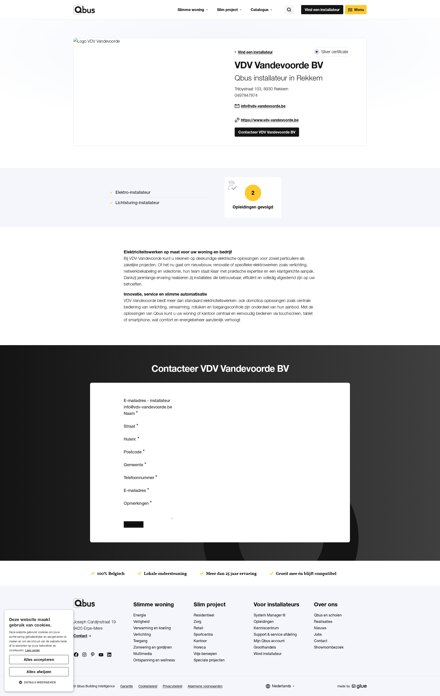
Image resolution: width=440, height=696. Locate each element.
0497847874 (246, 95)
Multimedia (142, 653)
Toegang (140, 640)
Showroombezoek (329, 647)
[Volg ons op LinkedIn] (109, 654)
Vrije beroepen (205, 653)
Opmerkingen (138, 503)
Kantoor (200, 640)
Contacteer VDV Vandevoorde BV (266, 132)
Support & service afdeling (275, 634)
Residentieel (204, 615)
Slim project (227, 9)
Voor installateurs (276, 604)
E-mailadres (136, 490)
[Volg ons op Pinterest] (92, 654)
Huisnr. (131, 439)
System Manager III (269, 615)
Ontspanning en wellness (154, 660)
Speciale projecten (209, 660)
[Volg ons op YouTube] (101, 655)
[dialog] (39, 650)
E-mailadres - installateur (147, 400)
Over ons (326, 604)
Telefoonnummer (140, 477)
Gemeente (135, 464)
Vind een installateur (322, 9)
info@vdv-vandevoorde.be (263, 106)
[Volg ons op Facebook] (76, 654)
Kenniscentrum (266, 628)
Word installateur (267, 653)
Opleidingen (264, 621)
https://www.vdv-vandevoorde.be (270, 120)
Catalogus (260, 9)
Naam (131, 413)
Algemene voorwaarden (205, 686)
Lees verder (32, 650)
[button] (39, 682)
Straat (131, 426)
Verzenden (133, 524)
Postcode (134, 452)
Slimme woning (191, 9)
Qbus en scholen (328, 615)
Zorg (197, 621)
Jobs (318, 634)
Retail (198, 628)
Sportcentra (203, 634)
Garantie (126, 686)
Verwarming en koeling (152, 628)
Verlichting (142, 634)
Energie (139, 615)
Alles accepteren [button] (39, 659)
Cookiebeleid (147, 686)
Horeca (200, 647)
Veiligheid (141, 621)
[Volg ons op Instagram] (84, 654)
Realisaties (323, 621)
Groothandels (265, 647)
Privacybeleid (172, 686)
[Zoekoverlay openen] (289, 9)
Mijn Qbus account (269, 640)
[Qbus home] (84, 9)
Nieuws (320, 628)
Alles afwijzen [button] (39, 671)
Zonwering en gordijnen (152, 647)
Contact (80, 635)
